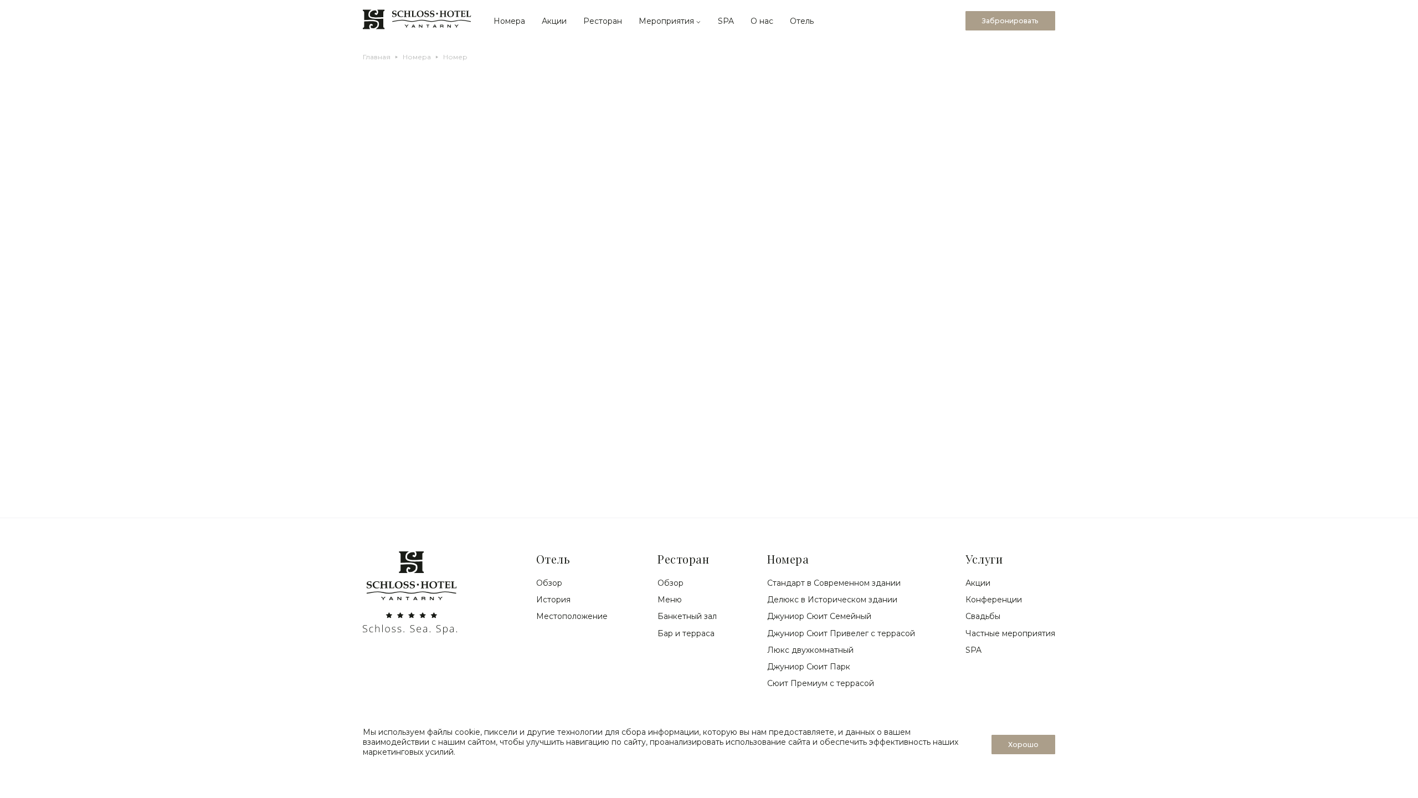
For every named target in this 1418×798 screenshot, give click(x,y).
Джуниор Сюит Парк (808, 667)
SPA (726, 21)
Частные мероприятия (1010, 633)
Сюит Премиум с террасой (820, 683)
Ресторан (602, 21)
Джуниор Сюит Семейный (819, 616)
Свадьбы (982, 616)
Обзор (549, 583)
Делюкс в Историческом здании (832, 600)
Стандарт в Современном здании (834, 583)
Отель (802, 21)
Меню (669, 600)
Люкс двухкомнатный (810, 650)
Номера (509, 21)
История (553, 600)
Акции (554, 21)
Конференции (993, 600)
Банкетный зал (687, 616)
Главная (377, 57)
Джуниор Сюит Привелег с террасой (841, 633)
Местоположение (572, 616)
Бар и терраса (686, 633)
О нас (762, 21)
